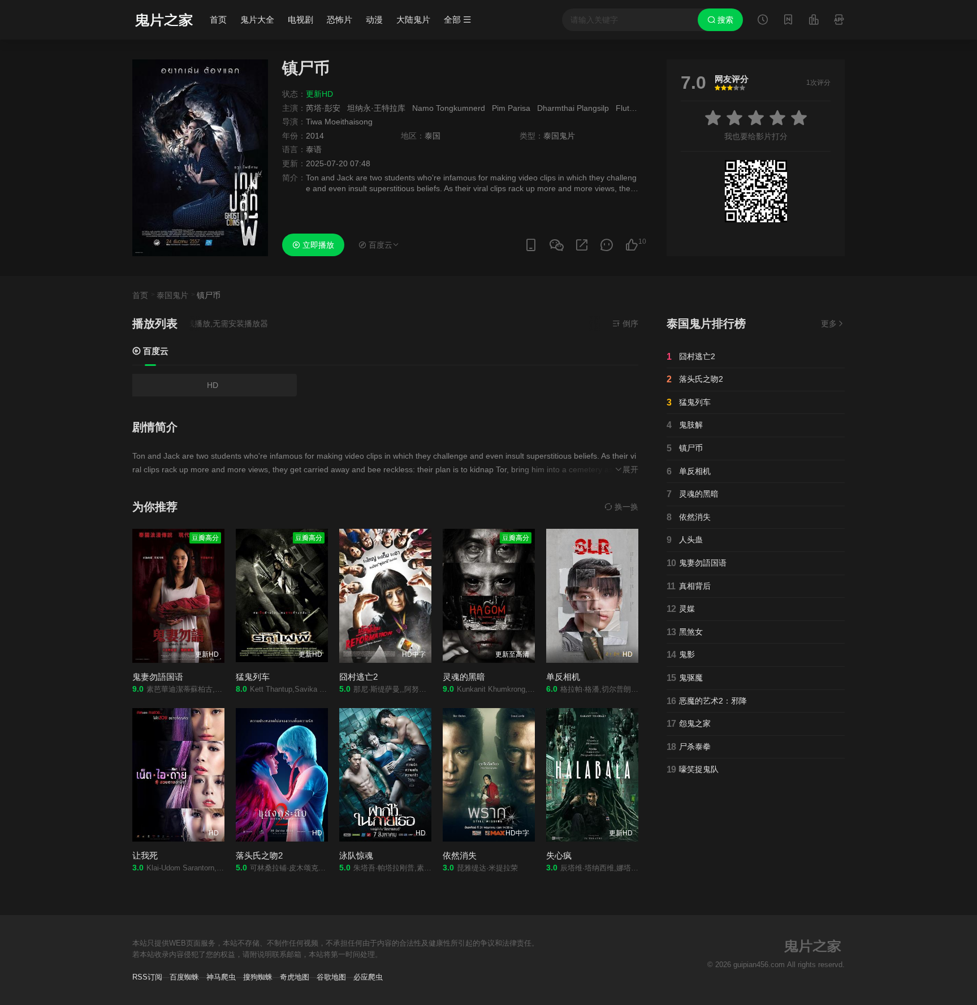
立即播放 (317, 244)
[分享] (582, 245)
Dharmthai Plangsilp (573, 108)
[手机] (531, 245)
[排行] (813, 20)
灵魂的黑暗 (464, 676)
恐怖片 (339, 19)
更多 (829, 323)
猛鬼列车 (253, 676)
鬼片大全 (257, 19)
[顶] (631, 245)
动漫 (374, 19)
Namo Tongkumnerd (448, 108)
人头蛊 (685, 540)
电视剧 (300, 19)
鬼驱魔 (685, 678)
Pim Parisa (511, 108)
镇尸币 (685, 448)
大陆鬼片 (413, 19)
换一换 (625, 506)
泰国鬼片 (172, 295)
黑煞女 (685, 632)
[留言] (839, 20)
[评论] (606, 245)
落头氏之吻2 (695, 379)
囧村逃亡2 (358, 676)
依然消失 (689, 517)
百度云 (154, 351)
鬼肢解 (685, 425)
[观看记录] (762, 20)
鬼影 (681, 654)
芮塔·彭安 (323, 108)
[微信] (556, 245)
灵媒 (681, 609)
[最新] (788, 20)
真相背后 (689, 586)
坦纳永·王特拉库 (376, 108)
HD (212, 385)
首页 (218, 19)
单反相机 (563, 676)
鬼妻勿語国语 (157, 676)
